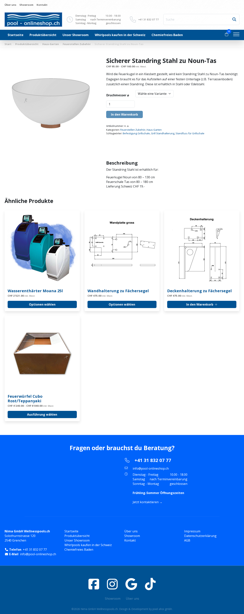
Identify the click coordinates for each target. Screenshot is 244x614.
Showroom (26, 4)
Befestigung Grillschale (136, 133)
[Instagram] (112, 584)
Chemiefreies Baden (167, 35)
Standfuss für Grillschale (190, 133)
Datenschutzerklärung (200, 536)
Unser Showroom (76, 35)
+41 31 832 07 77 (148, 19)
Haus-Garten (50, 44)
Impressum (192, 531)
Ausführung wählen (42, 414)
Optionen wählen (42, 304)
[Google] (131, 584)
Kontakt (42, 4)
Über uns (10, 4)
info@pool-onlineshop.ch (151, 468)
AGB (187, 540)
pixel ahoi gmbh (162, 609)
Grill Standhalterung (162, 133)
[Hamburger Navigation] (236, 35)
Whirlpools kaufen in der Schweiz (120, 35)
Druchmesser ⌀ (117, 95)
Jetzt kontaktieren (146, 502)
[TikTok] (150, 584)
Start (8, 44)
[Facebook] (93, 584)
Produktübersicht (43, 35)
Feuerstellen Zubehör (77, 44)
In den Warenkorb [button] (199, 304)
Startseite (15, 35)
